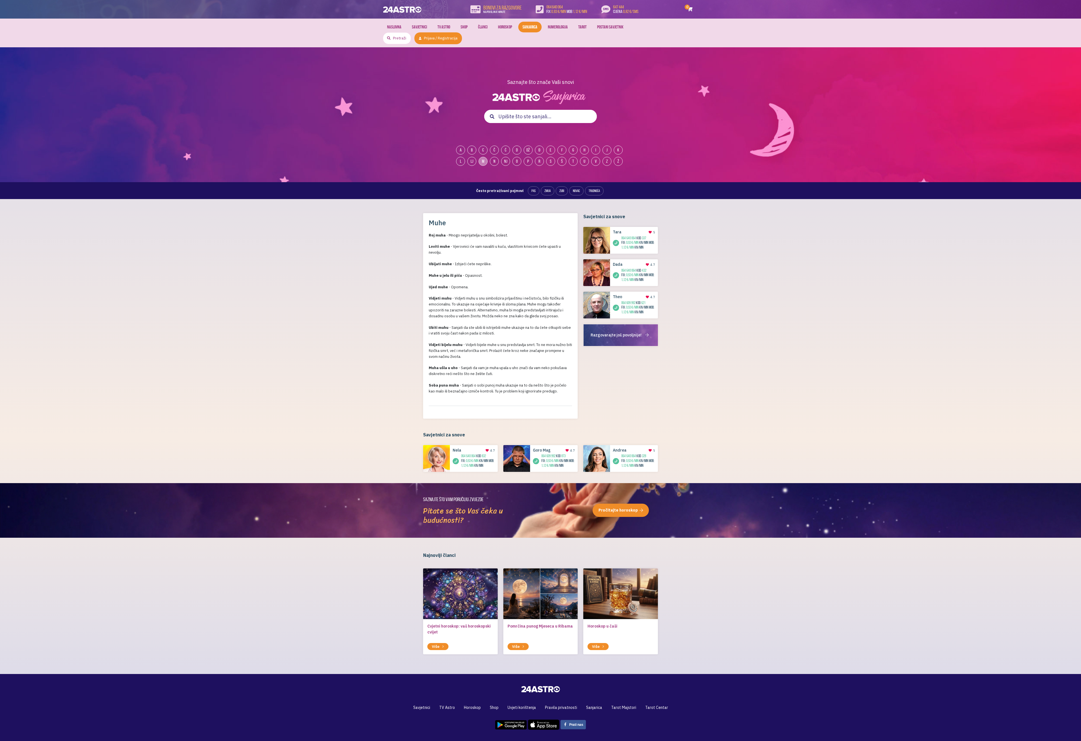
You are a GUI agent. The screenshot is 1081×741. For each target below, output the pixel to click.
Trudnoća (594, 191)
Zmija (547, 191)
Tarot (582, 26)
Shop (464, 26)
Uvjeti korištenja (522, 707)
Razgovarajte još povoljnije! (616, 335)
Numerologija (558, 26)
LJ (472, 161)
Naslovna (394, 26)
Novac (576, 191)
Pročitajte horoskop (618, 510)
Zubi (561, 191)
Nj (505, 161)
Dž (528, 150)
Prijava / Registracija (440, 38)
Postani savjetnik (610, 26)
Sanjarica (529, 26)
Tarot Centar (656, 707)
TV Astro (443, 26)
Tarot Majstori (623, 707)
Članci (483, 26)
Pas (533, 191)
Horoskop (505, 26)
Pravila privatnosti (561, 707)
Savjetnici (419, 26)
